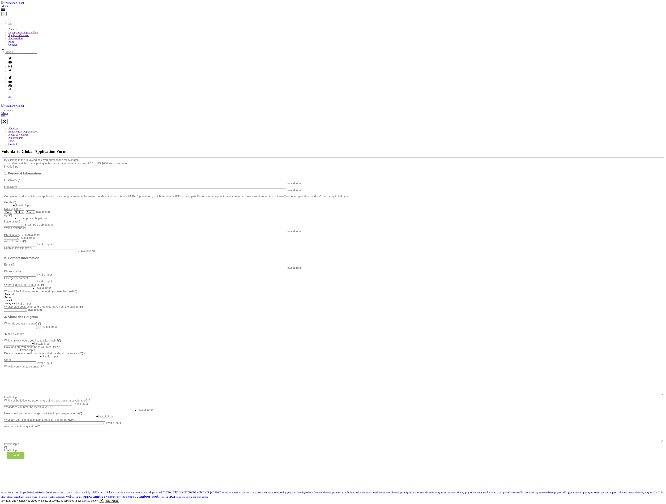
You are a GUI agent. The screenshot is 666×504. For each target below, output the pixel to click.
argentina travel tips (14, 492)
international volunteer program (491, 492)
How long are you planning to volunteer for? (32, 346)
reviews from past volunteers (613, 492)
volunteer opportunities (86, 496)
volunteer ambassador (57, 497)
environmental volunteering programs (278, 492)
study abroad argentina (12, 497)
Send (15, 455)
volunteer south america (155, 496)
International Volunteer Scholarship (524, 492)
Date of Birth (13, 208)
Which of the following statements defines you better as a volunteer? (47, 400)
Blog (11, 41)
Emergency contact (16, 278)
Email (9, 264)
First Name (12, 180)
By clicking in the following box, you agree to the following (41, 160)
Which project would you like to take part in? (32, 340)
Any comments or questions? (22, 426)
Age (8, 215)
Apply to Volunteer (18, 35)
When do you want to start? (22, 323)
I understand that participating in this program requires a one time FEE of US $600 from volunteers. (68, 163)
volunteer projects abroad (120, 496)
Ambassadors (15, 38)
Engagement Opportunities (23, 32)
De (10, 23)
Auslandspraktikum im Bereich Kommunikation (47, 492)
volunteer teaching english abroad (192, 497)
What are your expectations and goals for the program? (39, 419)
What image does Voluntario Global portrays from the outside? (43, 306)
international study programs (460, 492)
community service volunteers (236, 492)
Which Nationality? (15, 228)
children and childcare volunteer (108, 492)
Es (9, 20)
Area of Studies (15, 241)
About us (13, 29)
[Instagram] (9, 303)
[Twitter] (9, 297)
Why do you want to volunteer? (24, 366)
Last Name (12, 186)
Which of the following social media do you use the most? (40, 291)
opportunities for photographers (582, 492)
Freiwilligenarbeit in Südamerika (310, 492)
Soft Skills (659, 492)
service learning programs (641, 492)
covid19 (255, 492)
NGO (564, 492)
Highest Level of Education (22, 234)
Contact (12, 44)
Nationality (12, 221)
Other (7, 359)
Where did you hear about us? (24, 284)
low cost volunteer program (550, 492)
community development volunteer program (192, 492)
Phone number (13, 271)
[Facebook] (9, 294)
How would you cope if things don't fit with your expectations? (43, 413)
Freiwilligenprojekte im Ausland (339, 492)
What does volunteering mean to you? (28, 406)
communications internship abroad (143, 492)
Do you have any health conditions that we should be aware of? (44, 353)
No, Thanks (112, 500)
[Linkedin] (9, 300)
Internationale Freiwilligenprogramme (396, 492)
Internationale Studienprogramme (431, 492)
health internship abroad (366, 492)
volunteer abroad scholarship (35, 497)
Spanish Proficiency (18, 247)
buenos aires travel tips (79, 492)
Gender (10, 202)
